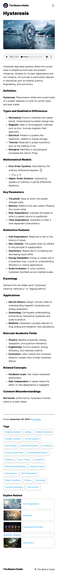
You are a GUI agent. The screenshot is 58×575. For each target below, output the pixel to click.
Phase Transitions (12, 480)
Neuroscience (11, 473)
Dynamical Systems (29, 445)
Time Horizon (33, 487)
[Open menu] (53, 5)
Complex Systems (13, 439)
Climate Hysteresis (44, 432)
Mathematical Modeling (15, 466)
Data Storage (11, 445)
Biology (28, 432)
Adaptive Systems (13, 432)
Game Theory (24, 459)
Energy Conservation (14, 452)
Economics (47, 445)
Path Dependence (29, 473)
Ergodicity (9, 459)
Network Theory (37, 466)
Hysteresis (38, 459)
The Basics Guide (19, 5)
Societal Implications (14, 487)
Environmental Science (38, 452)
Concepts (36, 419)
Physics (27, 480)
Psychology (40, 480)
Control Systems (32, 439)
